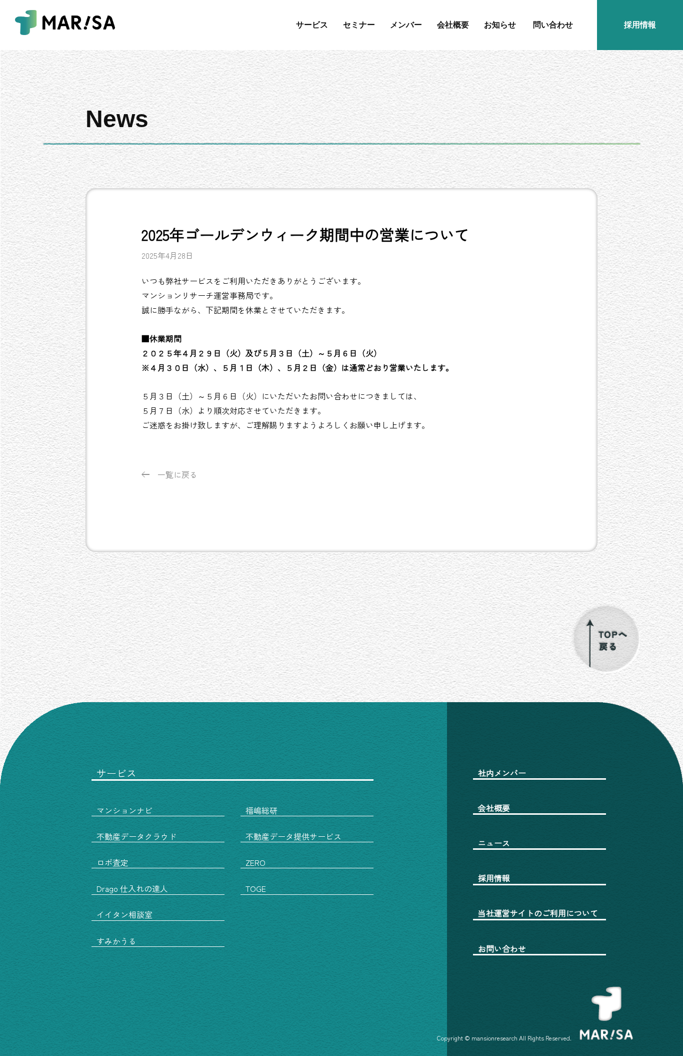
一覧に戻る (178, 474)
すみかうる (116, 941)
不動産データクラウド (136, 836)
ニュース (494, 843)
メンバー (406, 25)
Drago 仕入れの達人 (132, 888)
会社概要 (453, 25)
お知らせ (500, 25)
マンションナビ (124, 810)
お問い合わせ (502, 948)
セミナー (359, 25)
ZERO (256, 862)
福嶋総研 (262, 810)
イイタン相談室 (124, 914)
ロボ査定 (112, 862)
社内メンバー (502, 773)
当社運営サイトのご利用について (538, 913)
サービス (312, 25)
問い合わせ (553, 25)
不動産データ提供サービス (294, 836)
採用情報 (640, 25)
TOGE (256, 888)
